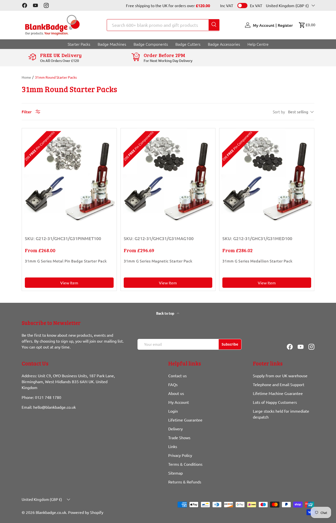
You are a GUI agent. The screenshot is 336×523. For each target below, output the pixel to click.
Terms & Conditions (185, 464)
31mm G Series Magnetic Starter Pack (158, 260)
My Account (178, 402)
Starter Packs (79, 44)
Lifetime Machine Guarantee (278, 393)
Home (26, 77)
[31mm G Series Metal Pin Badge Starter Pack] (69, 175)
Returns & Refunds (184, 481)
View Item (69, 282)
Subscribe (230, 344)
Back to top (165, 313)
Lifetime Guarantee (185, 419)
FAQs (173, 384)
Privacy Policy (180, 455)
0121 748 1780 (48, 397)
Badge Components (151, 44)
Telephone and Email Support (278, 384)
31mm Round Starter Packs (56, 77)
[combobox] (163, 25)
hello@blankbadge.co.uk (54, 407)
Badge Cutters (187, 44)
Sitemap (175, 472)
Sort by (279, 111)
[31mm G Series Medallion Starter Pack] (266, 175)
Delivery (175, 428)
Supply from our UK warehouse (280, 375)
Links (172, 446)
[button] (307, 25)
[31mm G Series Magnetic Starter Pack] (168, 175)
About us (176, 393)
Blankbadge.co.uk (51, 512)
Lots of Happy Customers (275, 402)
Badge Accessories (224, 44)
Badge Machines (112, 44)
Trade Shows (179, 437)
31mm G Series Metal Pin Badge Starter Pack (66, 260)
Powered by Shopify (85, 512)
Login (173, 410)
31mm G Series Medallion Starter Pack (257, 260)
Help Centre (258, 44)
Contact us (177, 375)
